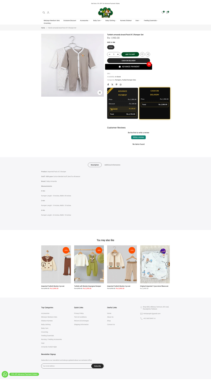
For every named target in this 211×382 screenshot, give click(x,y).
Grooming (47, 23)
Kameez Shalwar (126, 20)
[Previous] (43, 264)
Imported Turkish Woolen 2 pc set (52, 286)
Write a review (138, 137)
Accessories (84, 20)
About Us (110, 317)
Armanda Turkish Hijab (49, 347)
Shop (109, 321)
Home (43, 28)
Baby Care (96, 20)
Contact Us (111, 324)
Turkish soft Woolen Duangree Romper (87, 286)
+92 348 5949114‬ (149, 318)
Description (95, 165)
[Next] (167, 264)
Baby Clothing (110, 20)
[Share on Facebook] (108, 85)
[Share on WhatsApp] (121, 85)
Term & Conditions (80, 317)
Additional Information (112, 165)
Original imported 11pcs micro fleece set (154, 286)
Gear (137, 20)
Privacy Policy (79, 313)
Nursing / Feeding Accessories (51, 339)
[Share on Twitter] (112, 85)
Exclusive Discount (70, 20)
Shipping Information (81, 324)
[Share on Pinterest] (116, 85)
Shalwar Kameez (47, 321)
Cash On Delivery (129, 60)
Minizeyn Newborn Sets (52, 20)
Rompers (118, 80)
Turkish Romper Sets (129, 80)
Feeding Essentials (150, 20)
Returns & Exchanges (81, 321)
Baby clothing (46, 324)
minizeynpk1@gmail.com (151, 313)
